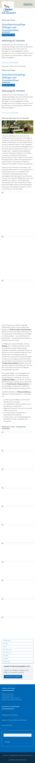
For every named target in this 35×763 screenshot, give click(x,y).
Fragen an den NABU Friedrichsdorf (12, 699)
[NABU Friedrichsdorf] (8, 4)
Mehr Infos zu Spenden (13, 676)
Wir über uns (7, 652)
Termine (5, 643)
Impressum (6, 755)
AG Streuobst (7, 649)
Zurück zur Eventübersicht (10, 62)
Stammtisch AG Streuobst (10, 715)
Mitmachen (6, 661)
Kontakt (5, 658)
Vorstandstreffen (7, 725)
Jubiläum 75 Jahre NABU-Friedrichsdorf (14, 720)
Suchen (7, 742)
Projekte (5, 655)
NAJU (5, 646)
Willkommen (7, 640)
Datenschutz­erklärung (26, 755)
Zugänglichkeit (14, 755)
